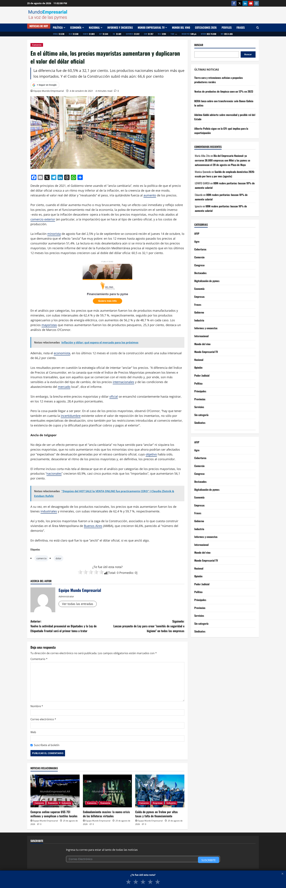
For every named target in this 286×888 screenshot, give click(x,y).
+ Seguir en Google (46, 85)
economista (62, 353)
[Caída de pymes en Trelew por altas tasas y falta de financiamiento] (159, 791)
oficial (113, 396)
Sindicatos (199, 423)
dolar (58, 558)
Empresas (157, 803)
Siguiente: (148, 626)
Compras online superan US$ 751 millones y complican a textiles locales (53, 814)
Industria (66, 803)
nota (118, 567)
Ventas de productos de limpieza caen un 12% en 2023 (223, 92)
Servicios (199, 407)
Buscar (198, 45)
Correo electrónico (43, 719)
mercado (64, 387)
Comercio (36, 44)
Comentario (39, 659)
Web (33, 732)
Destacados (200, 273)
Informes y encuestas (120, 27)
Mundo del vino (181, 27)
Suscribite (208, 860)
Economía (75, 27)
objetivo (151, 454)
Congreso (199, 265)
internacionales (123, 382)
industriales (49, 511)
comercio (41, 558)
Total (111, 573)
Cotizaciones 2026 (206, 27)
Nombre (36, 706)
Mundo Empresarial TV (151, 27)
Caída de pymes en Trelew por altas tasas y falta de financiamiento (156, 814)
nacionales (54, 473)
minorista (54, 234)
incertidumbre (71, 416)
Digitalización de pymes (206, 281)
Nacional (94, 27)
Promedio (126, 573)
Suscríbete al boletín (46, 745)
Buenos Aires (93, 526)
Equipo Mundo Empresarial (48, 90)
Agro (196, 241)
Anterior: (63, 626)
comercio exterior (42, 219)
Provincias (199, 399)
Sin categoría (201, 415)
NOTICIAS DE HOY (38, 26)
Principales (200, 391)
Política (58, 27)
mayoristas (49, 325)
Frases (241, 27)
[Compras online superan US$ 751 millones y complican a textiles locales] (55, 791)
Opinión (198, 367)
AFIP (196, 233)
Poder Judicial (201, 375)
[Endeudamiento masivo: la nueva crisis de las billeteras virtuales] (107, 791)
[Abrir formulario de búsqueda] (257, 27)
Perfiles (227, 27)
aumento (149, 195)
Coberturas (200, 249)
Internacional (201, 336)
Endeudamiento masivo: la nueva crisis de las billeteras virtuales (106, 814)
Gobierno (199, 312)
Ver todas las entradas (77, 604)
